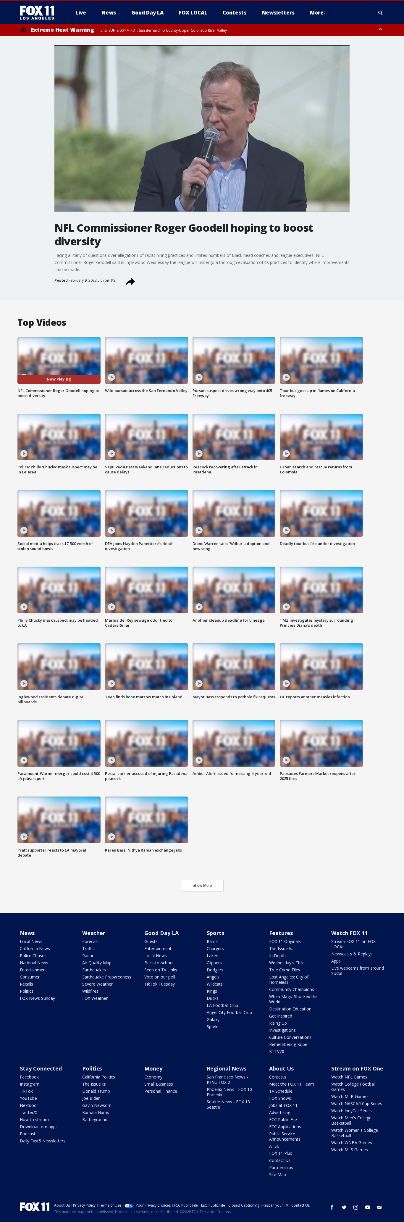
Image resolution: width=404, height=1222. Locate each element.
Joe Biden (91, 1098)
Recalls (26, 984)
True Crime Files (284, 970)
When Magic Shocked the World (293, 999)
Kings (212, 991)
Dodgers (215, 970)
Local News (31, 941)
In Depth (277, 955)
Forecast (90, 941)
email (379, 1207)
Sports (215, 932)
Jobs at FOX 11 (283, 1105)
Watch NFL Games (349, 1077)
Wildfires (90, 991)
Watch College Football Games (353, 1086)
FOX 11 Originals (285, 941)
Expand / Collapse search (380, 12)
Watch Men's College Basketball (351, 1120)
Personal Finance (160, 1091)
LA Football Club (222, 1005)
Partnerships (281, 1167)
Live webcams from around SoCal (357, 970)
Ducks (213, 998)
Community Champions (291, 989)
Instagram (29, 1084)
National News (34, 962)
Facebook (29, 1077)
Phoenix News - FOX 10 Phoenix (229, 1091)
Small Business (158, 1084)
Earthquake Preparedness (106, 977)
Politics (26, 991)
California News (35, 948)
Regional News (226, 1068)
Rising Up (278, 1023)
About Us (281, 1068)
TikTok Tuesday (159, 984)
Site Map (277, 1174)
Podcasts (29, 1133)
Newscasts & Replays (352, 954)
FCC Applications (285, 1126)
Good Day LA (161, 932)
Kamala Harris (95, 1112)
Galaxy (213, 1019)
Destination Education (290, 1009)
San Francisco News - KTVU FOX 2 (227, 1079)
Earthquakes (94, 970)
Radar (87, 955)
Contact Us (279, 1160)
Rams (212, 941)
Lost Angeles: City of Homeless (288, 979)
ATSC (274, 1146)
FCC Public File (283, 1119)
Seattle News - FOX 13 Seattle (228, 1104)
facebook (332, 1207)
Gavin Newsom (96, 1105)
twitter (344, 1207)
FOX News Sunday (37, 998)
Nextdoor (29, 1105)
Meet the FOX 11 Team (291, 1084)
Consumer (30, 977)
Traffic (88, 948)
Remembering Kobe (288, 1044)
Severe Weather (97, 984)
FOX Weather (95, 998)
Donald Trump (96, 1091)
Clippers (214, 962)
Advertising (279, 1112)
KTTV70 (276, 1051)
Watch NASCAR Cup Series (356, 1103)
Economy (153, 1077)
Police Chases (33, 955)
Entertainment (33, 970)
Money (153, 1068)
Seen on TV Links (160, 970)
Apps (336, 961)
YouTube (28, 1098)
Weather (93, 932)
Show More (202, 885)
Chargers (215, 948)
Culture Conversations (290, 1037)
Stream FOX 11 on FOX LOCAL (353, 944)
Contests (277, 1077)
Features (281, 932)
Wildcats (215, 984)
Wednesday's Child (287, 962)
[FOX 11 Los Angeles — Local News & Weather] (39, 13)
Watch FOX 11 (349, 932)
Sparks (213, 1026)
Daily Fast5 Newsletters (42, 1141)
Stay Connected (41, 1068)
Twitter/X (28, 1112)
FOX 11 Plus (280, 1153)
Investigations (282, 1030)
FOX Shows (280, 1098)
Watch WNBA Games (351, 1142)
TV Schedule (281, 1091)
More (317, 12)
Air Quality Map (96, 962)
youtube (367, 1207)
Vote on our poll (159, 977)
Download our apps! (39, 1126)
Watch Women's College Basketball (354, 1132)
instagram (356, 1207)
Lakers (213, 955)
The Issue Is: (281, 948)
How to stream (34, 1119)
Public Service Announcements (284, 1136)
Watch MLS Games (349, 1149)
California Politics (98, 1077)
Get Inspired (280, 1016)
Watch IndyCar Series (351, 1110)
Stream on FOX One (357, 1068)
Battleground (94, 1119)
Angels (213, 977)
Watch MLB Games (350, 1096)
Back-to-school (159, 962)
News (27, 932)
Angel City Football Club (229, 1012)
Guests (151, 941)
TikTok (26, 1091)
